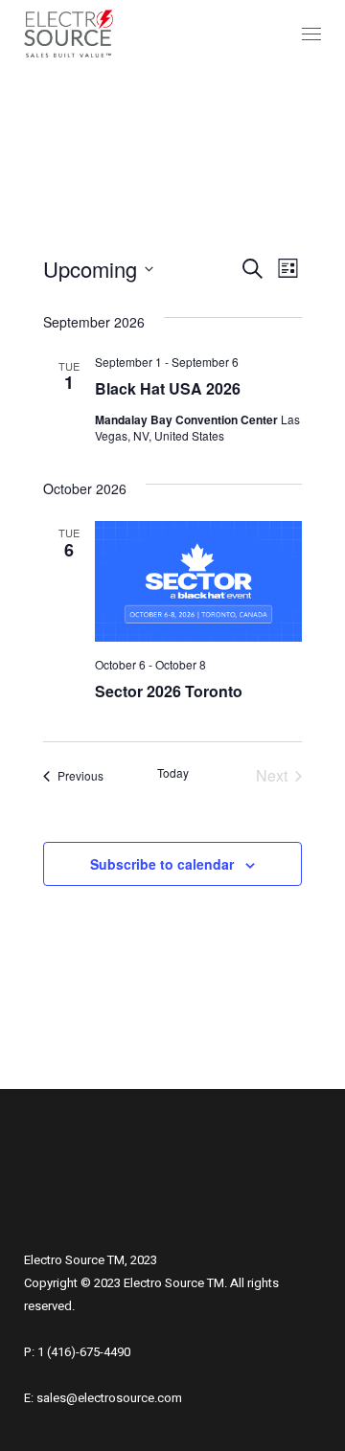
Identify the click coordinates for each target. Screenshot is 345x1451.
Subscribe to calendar (162, 863)
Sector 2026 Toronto (168, 691)
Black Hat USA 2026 (168, 388)
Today (173, 773)
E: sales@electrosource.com (103, 1398)
